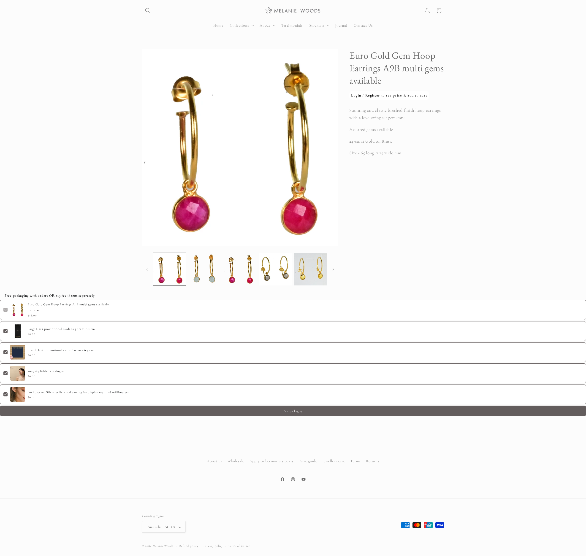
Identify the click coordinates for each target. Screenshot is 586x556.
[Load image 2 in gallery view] (205, 269)
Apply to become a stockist (272, 461)
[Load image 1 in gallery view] (169, 269)
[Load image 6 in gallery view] (310, 269)
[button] (148, 11)
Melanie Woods (163, 546)
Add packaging (293, 411)
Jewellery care (333, 461)
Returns (372, 461)
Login (356, 95)
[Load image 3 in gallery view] (240, 269)
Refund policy (188, 546)
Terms (355, 461)
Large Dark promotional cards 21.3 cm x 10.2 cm (61, 329)
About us (214, 461)
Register (372, 95)
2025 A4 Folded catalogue (46, 371)
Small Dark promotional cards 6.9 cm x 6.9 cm (61, 350)
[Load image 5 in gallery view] (275, 269)
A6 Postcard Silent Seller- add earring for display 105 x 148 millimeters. (79, 392)
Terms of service (239, 546)
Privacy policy (213, 546)
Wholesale (235, 461)
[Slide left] (147, 269)
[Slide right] (333, 269)
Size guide (308, 461)
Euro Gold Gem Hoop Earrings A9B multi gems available (68, 304)
